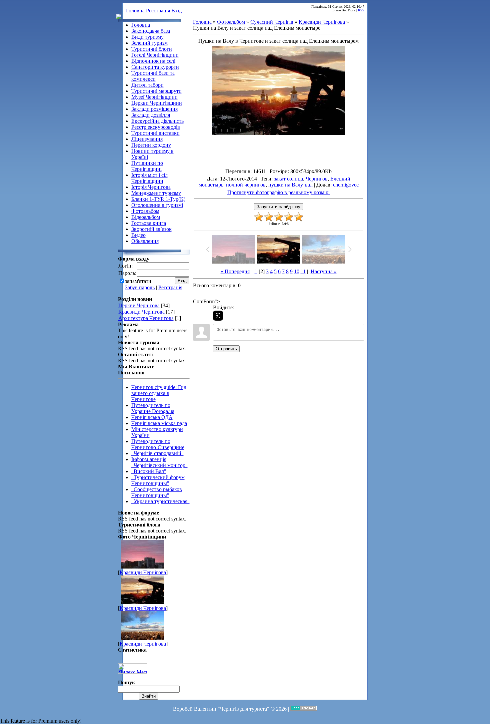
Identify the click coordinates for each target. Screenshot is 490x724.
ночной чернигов (246, 185)
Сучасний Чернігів (271, 22)
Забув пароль (140, 287)
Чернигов (317, 179)
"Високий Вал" (148, 471)
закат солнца (288, 179)
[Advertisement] (279, 157)
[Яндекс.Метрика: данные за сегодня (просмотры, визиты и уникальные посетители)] (132, 668)
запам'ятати (138, 281)
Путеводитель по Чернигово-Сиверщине (157, 444)
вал (309, 185)
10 (296, 271)
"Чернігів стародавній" (157, 453)
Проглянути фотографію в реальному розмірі (278, 192)
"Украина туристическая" (160, 501)
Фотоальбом (231, 22)
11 (303, 271)
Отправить (226, 348)
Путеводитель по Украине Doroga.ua (152, 408)
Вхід (176, 10)
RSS (361, 10)
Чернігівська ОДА (152, 417)
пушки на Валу (285, 185)
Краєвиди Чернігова (141, 312)
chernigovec (346, 185)
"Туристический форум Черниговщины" (158, 480)
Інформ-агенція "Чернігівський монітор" (159, 462)
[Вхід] (218, 316)
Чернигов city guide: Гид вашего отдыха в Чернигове (158, 393)
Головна (135, 10)
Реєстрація (158, 10)
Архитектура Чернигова (146, 318)
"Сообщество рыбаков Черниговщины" (156, 492)
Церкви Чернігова (139, 305)
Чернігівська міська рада (159, 423)
